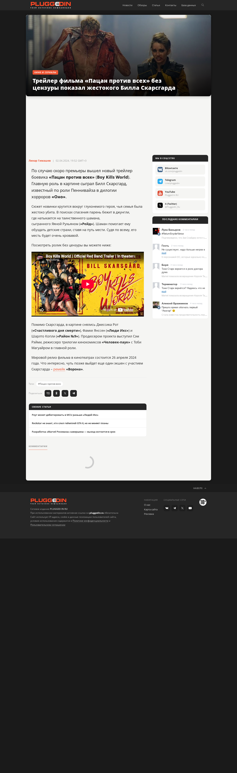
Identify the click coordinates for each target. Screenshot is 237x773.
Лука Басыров (171, 229)
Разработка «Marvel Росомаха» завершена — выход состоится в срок (73, 431)
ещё (164, 253)
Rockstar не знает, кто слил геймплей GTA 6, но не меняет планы (70, 423)
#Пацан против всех (49, 383)
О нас (147, 504)
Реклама (149, 514)
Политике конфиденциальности (90, 520)
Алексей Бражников (175, 303)
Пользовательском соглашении (47, 524)
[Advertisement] (118, 126)
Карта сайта (151, 509)
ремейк (59, 369)
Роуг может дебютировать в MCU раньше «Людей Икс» (65, 414)
